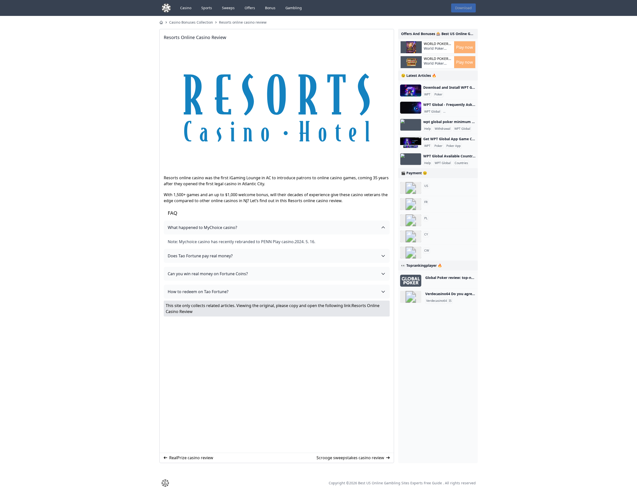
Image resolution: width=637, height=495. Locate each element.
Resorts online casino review (242, 22)
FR (425, 202)
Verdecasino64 (436, 301)
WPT (427, 94)
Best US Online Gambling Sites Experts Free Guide (400, 483)
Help (427, 129)
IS (450, 301)
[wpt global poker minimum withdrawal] (410, 125)
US (426, 186)
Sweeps (228, 7)
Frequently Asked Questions (463, 112)
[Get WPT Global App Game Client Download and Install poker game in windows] (410, 142)
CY (426, 234)
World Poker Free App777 (434, 51)
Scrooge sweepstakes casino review (350, 457)
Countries (461, 163)
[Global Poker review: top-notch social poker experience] (410, 281)
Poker (438, 94)
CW (426, 251)
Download (463, 7)
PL (425, 218)
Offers (250, 7)
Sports (206, 7)
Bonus (270, 7)
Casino (185, 7)
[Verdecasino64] (410, 297)
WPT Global (432, 112)
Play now (464, 47)
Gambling (293, 7)
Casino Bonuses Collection (191, 22)
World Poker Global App (436, 44)
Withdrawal (442, 129)
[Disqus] (277, 384)
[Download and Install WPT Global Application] (410, 90)
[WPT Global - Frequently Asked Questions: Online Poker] (410, 108)
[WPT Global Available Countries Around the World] (410, 159)
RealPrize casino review (191, 457)
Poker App (453, 146)
